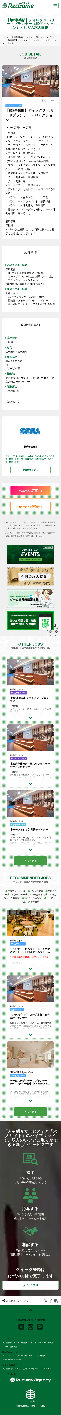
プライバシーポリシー (11, 1359)
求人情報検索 (17, 37)
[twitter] (46, 1301)
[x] (21, 1325)
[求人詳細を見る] (30, 717)
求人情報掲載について (11, 1368)
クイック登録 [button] (30, 1285)
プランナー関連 (33, 37)
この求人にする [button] (31, 490)
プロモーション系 (32, 898)
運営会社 (47, 1368)
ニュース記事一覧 (9, 1346)
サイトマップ (7, 1355)
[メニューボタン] (55, 5)
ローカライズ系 (39, 894)
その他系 (34, 901)
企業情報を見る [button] (30, 469)
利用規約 (40, 1355)
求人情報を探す (8, 1342)
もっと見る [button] (30, 860)
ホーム (5, 37)
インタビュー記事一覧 (44, 1342)
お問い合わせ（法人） (32, 1368)
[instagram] (30, 1325)
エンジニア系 (36, 891)
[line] (40, 1325)
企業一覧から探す (25, 1342)
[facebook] (51, 1301)
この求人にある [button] (31, 506)
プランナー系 (20, 894)
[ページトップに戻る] (30, 1310)
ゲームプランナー (50, 37)
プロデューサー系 (16, 891)
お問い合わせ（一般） (25, 1355)
